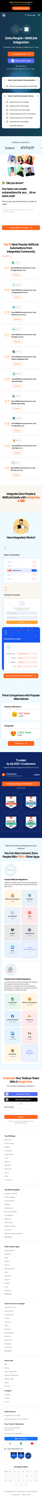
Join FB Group (22, 1439)
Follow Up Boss (9, 1143)
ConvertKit (7, 1230)
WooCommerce (9, 1269)
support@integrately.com (15, 1449)
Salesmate (7, 1169)
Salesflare (7, 1165)
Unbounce (7, 1329)
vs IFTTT (7, 1402)
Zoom (6, 1287)
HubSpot (7, 1204)
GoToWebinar (8, 1215)
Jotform (6, 1318)
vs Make (7, 1398)
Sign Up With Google (23, 61)
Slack (6, 1272)
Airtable (6, 1283)
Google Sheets (9, 1250)
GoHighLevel (8, 1208)
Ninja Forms (8, 1340)
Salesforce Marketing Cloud (13, 1233)
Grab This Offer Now (21, 8)
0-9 (6, 1471)
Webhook (7, 1254)
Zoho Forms (8, 1347)
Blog (5, 1364)
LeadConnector (9, 1201)
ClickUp (6, 1265)
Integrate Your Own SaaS (12, 1415)
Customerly (8, 1180)
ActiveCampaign (9, 1197)
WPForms (7, 1336)
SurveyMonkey (9, 1333)
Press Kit (7, 1386)
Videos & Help (8, 1379)
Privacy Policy (16, 1495)
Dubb (6, 1176)
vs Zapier (7, 1394)
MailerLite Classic (10, 1226)
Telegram (7, 1290)
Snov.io (6, 1172)
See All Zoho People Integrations (29, 1052)
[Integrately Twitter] (9, 1443)
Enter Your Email (9, 1107)
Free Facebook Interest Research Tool (12, 1429)
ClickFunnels (8, 1223)
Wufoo (6, 1325)
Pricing (6, 1368)
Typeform (7, 1322)
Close (6, 1158)
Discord (6, 1279)
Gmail (6, 1258)
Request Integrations (11, 1375)
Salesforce (7, 1140)
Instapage (7, 1344)
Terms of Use (23, 1123)
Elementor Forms (9, 1307)
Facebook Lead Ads (10, 1193)
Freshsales (8, 1151)
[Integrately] (4, 15)
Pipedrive (7, 1162)
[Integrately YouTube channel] (32, 1443)
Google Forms (8, 1315)
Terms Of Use (26, 1495)
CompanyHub (8, 1154)
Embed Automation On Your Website (16, 1419)
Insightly (7, 1147)
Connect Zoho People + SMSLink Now (19, 676)
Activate (16, 275)
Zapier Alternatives (10, 1371)
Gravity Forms (8, 1311)
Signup (6, 1382)
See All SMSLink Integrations (29, 948)
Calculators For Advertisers (13, 1433)
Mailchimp (7, 1219)
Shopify (6, 1261)
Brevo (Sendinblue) (10, 1212)
